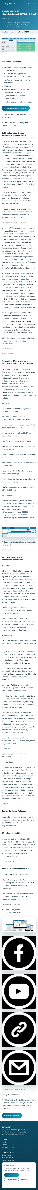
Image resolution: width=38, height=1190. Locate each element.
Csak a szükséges (11, 1179)
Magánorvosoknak (8, 1160)
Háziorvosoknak (7, 1155)
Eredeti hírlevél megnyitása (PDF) (15, 108)
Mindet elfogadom (11, 1175)
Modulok (4, 1142)
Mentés (8, 1184)
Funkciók (5, 1144)
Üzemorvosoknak (7, 1158)
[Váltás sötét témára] (29, 3)
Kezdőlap (5, 32)
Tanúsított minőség (8, 1147)
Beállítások (24, 1179)
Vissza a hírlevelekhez (12, 1115)
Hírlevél (12, 32)
